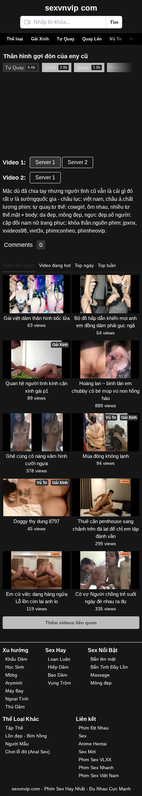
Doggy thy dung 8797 (36, 521)
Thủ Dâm (15, 706)
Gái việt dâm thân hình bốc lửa (37, 318)
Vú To (116, 38)
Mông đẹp (101, 682)
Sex (83, 735)
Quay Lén (92, 38)
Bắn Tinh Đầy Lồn (109, 667)
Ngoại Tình (16, 698)
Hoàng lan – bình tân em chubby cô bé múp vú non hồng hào (105, 390)
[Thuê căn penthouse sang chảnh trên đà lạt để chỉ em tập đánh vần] (105, 497)
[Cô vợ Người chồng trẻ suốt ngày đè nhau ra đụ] (105, 570)
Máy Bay (14, 690)
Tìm (114, 22)
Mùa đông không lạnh (106, 456)
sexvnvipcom (71, 7)
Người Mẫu (17, 743)
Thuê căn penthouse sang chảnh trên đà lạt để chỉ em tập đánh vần (106, 528)
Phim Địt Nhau (94, 727)
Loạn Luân (59, 659)
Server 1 (45, 162)
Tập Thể (14, 727)
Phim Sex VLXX (95, 759)
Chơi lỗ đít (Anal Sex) (27, 751)
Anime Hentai (93, 743)
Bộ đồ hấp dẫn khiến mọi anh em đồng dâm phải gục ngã (105, 322)
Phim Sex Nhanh (96, 767)
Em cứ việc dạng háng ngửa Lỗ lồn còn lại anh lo (36, 597)
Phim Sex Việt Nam (99, 775)
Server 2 (78, 162)
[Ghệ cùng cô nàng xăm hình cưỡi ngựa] (36, 432)
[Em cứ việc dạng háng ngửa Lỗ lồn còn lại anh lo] (36, 570)
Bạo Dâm (57, 675)
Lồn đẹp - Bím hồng (26, 735)
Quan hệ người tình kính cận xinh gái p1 (36, 387)
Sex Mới (87, 751)
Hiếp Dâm (58, 667)
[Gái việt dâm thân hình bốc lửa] (36, 294)
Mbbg (11, 675)
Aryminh (13, 682)
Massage (100, 675)
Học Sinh (14, 667)
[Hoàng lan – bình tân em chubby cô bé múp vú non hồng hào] (105, 359)
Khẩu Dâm (16, 659)
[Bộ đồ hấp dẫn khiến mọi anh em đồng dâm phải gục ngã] (105, 294)
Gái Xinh (40, 38)
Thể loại (15, 38)
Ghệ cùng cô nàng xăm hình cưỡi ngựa (36, 459)
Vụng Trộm (59, 682)
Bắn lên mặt (103, 659)
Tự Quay (65, 38)
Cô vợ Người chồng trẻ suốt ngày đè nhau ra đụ (105, 597)
